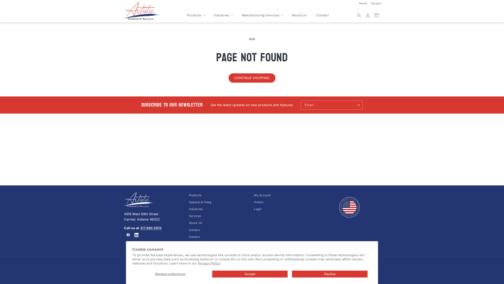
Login (258, 209)
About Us (195, 223)
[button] (196, 15)
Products (195, 195)
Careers (376, 3)
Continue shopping (252, 78)
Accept (250, 274)
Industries (196, 209)
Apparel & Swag (200, 202)
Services (195, 216)
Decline (329, 274)
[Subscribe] (358, 105)
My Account (262, 195)
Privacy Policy (209, 263)
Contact (194, 236)
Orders (259, 202)
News (363, 3)
